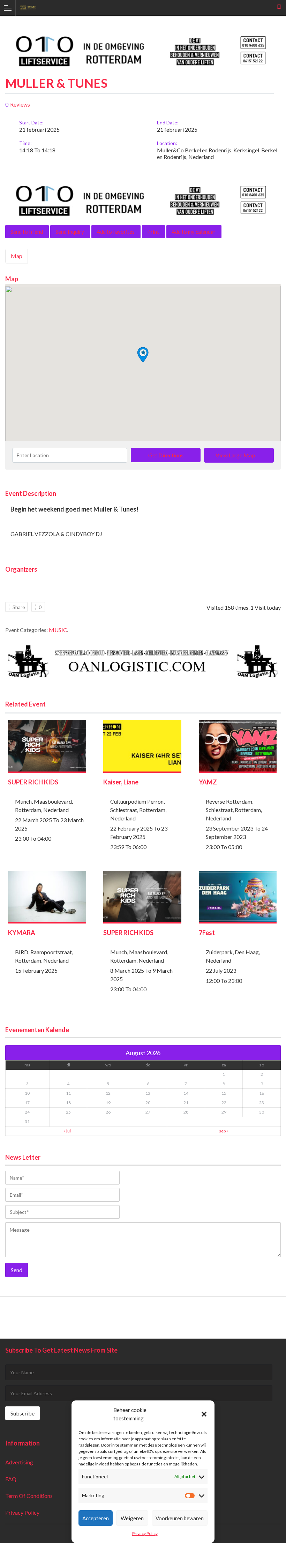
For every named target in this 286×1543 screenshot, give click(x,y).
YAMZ (208, 782)
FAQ (10, 1479)
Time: (25, 143)
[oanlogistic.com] (143, 676)
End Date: (168, 122)
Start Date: (31, 122)
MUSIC (58, 629)
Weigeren (132, 1518)
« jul (67, 1130)
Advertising (19, 1462)
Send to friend (26, 232)
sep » (223, 1130)
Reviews (20, 104)
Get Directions (165, 455)
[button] (204, 1414)
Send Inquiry (69, 232)
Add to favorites (116, 232)
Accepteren (95, 1518)
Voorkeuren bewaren (180, 1518)
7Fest (207, 932)
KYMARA (21, 932)
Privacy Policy (145, 1533)
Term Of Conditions (29, 1495)
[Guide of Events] (136, 7)
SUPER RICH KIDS (33, 782)
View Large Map (235, 455)
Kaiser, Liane (120, 782)
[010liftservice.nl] (143, 66)
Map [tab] (16, 256)
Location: (167, 143)
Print (153, 232)
